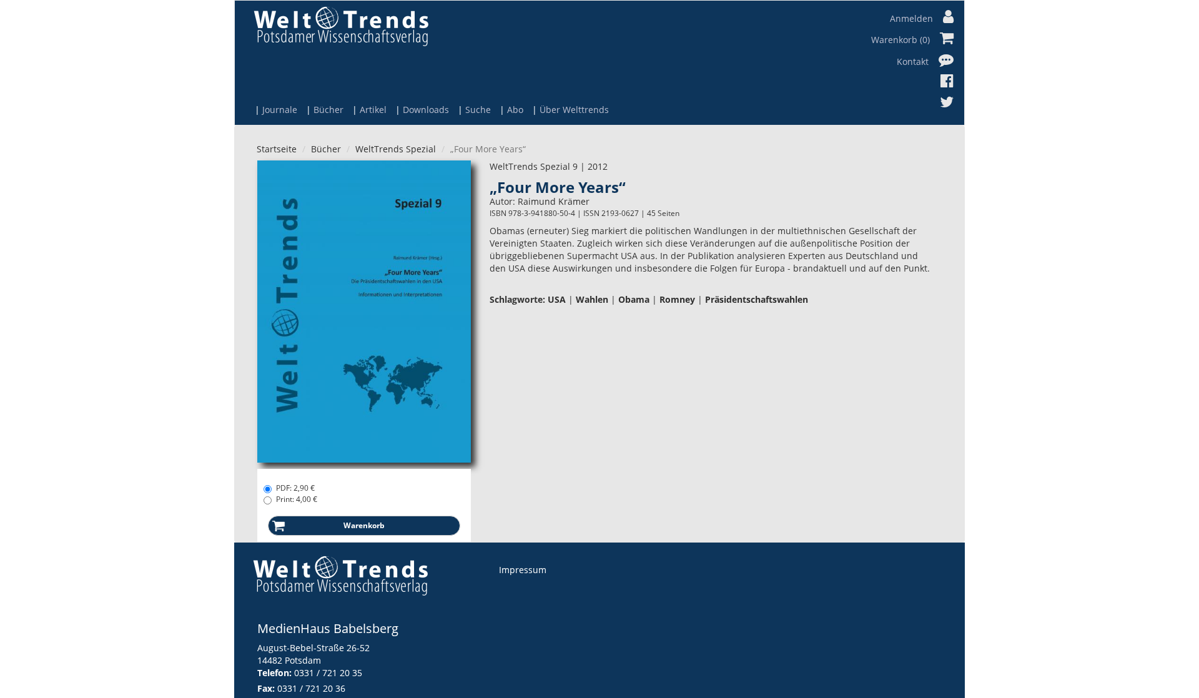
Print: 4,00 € (296, 499)
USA (557, 299)
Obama (633, 299)
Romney (677, 299)
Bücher (328, 110)
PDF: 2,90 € (295, 488)
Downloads (426, 110)
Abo (515, 110)
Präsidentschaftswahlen (756, 299)
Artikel (373, 110)
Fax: (266, 688)
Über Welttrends (574, 110)
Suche (478, 110)
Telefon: (274, 673)
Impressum (522, 570)
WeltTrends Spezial (395, 149)
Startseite (277, 149)
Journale (279, 110)
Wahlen (592, 299)
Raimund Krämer (554, 201)
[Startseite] (341, 26)
